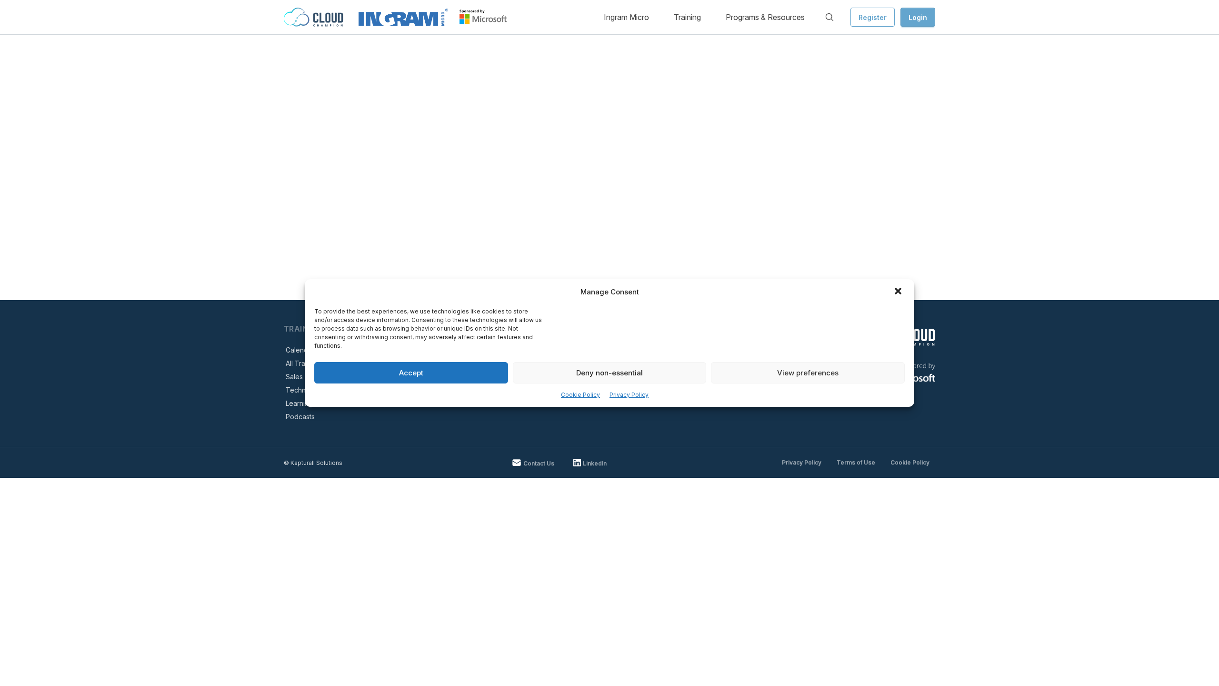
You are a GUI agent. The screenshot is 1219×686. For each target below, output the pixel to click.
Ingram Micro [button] (626, 17)
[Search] (829, 17)
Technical (301, 390)
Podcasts (300, 417)
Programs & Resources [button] (765, 17)
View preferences (808, 372)
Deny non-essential (609, 372)
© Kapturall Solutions (313, 462)
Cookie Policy (580, 394)
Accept (411, 372)
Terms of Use (856, 462)
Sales (294, 377)
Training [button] (687, 17)
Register (873, 17)
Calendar (300, 350)
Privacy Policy (629, 394)
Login (918, 17)
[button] (899, 292)
